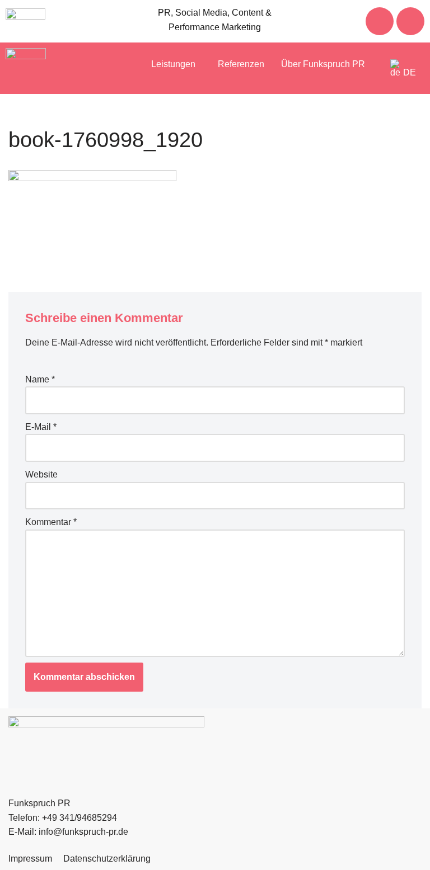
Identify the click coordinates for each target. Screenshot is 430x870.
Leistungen (173, 64)
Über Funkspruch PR (323, 64)
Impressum (30, 858)
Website (41, 474)
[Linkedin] (410, 21)
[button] (176, 64)
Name (40, 379)
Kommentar (51, 522)
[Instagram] (380, 21)
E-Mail (41, 427)
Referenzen (241, 64)
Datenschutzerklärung (107, 858)
